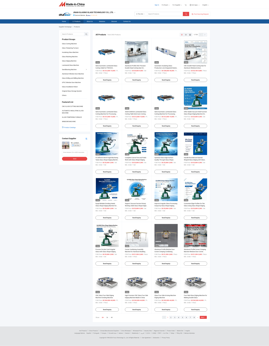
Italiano (121, 333)
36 (107, 317)
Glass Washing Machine (70, 57)
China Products (93, 331)
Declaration (156, 337)
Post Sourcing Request (201, 14)
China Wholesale (126, 331)
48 (112, 317)
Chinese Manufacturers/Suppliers (109, 331)
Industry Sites (148, 331)
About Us (90, 21)
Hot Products (83, 331)
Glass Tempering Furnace (70, 48)
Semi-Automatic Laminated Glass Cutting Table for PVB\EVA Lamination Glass (106, 68)
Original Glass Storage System (72, 91)
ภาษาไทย (165, 333)
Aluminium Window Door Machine (73, 74)
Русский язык (112, 333)
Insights (187, 331)
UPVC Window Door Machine (71, 82)
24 (103, 317)
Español (88, 333)
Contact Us (127, 21)
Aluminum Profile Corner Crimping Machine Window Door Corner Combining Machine (195, 251)
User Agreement (146, 337)
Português (96, 333)
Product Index (171, 331)
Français (103, 333)
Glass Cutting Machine (69, 44)
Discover (114, 21)
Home (64, 21)
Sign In (157, 5)
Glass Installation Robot (70, 87)
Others (64, 95)
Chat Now (77, 145)
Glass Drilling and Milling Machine (73, 78)
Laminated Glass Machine (70, 65)
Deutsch (127, 333)
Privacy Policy (166, 337)
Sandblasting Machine (69, 69)
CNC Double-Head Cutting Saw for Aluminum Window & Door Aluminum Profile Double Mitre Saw (195, 68)
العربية (142, 333)
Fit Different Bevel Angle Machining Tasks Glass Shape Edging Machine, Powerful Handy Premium (107, 160)
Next (202, 317)
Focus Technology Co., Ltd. (121, 337)
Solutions (102, 21)
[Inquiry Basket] (186, 5)
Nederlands (135, 333)
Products (77, 21)
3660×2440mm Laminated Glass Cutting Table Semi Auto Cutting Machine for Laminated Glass (135, 114)
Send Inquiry (107, 80)
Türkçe (172, 333)
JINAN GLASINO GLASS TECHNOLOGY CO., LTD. (93, 12)
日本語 (154, 333)
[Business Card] (86, 138)
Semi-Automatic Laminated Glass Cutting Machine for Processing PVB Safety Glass (165, 114)
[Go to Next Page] (205, 34)
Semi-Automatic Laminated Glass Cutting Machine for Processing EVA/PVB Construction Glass (106, 114)
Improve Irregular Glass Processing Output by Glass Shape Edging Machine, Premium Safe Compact (165, 205)
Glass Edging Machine (69, 61)
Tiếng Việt (179, 333)
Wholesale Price (137, 331)
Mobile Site (180, 331)
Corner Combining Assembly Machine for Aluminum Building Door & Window (135, 251)
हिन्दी (159, 333)
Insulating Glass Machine (70, 52)
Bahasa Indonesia (189, 333)
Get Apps (194, 5)
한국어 (148, 333)
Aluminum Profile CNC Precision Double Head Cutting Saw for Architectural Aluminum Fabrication (136, 68)
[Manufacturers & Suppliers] (72, 4)
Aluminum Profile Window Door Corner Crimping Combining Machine (164, 251)
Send (74, 159)
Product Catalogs (70, 127)
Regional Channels (159, 331)
